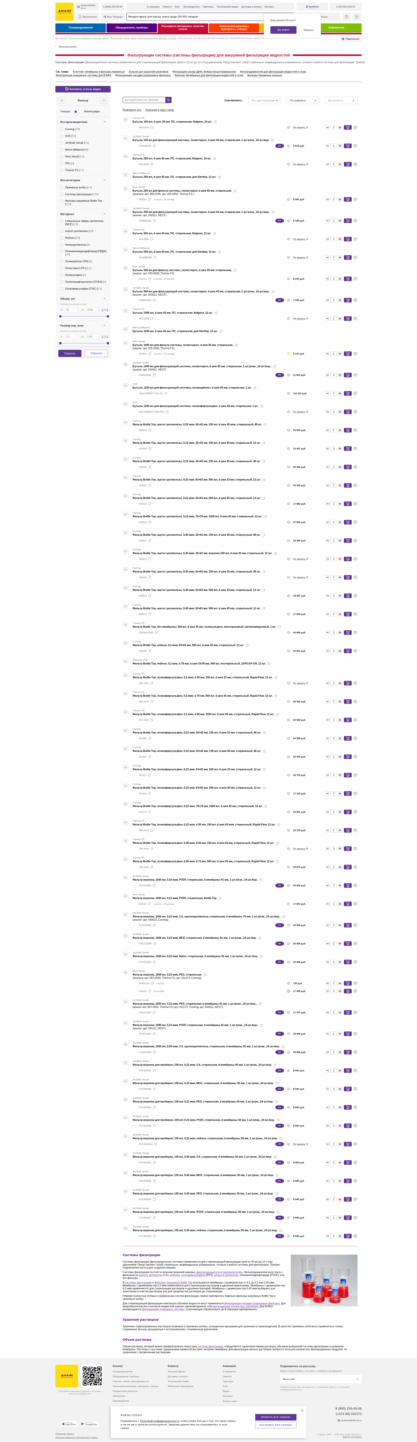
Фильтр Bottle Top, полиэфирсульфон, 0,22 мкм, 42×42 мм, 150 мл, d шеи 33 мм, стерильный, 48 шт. (197, 732)
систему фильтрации (210, 1346)
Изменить (309, 29)
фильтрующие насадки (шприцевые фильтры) (252, 1303)
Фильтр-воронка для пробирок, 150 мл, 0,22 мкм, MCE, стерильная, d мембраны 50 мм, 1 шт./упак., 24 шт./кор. (203, 1083)
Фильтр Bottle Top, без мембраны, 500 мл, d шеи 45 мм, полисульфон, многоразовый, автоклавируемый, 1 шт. (204, 626)
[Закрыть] (302, 1410)
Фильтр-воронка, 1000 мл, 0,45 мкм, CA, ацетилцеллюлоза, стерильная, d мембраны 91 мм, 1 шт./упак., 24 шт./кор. (206, 1046)
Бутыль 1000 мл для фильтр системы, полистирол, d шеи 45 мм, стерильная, (183, 345)
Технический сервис (227, 6)
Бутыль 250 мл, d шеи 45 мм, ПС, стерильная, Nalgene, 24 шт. (172, 158)
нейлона (175, 1275)
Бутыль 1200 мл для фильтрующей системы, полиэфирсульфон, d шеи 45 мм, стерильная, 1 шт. (195, 406)
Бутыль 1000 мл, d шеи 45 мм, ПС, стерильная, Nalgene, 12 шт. (173, 312)
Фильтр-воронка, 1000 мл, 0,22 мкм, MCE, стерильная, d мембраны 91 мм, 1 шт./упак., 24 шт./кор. (195, 937)
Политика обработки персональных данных (76, 1437)
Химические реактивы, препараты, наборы (234, 27)
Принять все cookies (276, 1417)
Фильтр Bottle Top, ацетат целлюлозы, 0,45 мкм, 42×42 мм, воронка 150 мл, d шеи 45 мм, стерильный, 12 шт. (202, 553)
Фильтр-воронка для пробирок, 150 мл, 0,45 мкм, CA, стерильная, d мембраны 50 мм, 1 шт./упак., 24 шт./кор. (202, 1156)
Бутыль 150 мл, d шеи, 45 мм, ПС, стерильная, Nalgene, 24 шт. (172, 121)
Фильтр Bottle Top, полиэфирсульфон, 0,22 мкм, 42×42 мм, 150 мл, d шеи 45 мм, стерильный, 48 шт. (197, 751)
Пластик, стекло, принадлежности (131, 1381)
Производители (191, 6)
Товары (65, 111)
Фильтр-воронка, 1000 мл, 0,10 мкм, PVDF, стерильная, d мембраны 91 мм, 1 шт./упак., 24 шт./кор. (195, 879)
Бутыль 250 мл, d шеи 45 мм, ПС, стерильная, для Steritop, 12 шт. (174, 176)
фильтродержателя (208, 1272)
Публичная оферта (64, 1434)
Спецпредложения (81, 27)
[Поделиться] (220, 122)
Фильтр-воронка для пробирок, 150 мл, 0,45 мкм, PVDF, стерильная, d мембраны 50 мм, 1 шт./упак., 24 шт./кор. (204, 1212)
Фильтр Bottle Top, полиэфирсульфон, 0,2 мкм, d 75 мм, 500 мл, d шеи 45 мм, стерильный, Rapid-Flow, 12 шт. (203, 695)
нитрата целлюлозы (226, 1275)
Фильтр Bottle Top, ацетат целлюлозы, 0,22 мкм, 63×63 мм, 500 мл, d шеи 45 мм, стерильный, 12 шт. (197, 498)
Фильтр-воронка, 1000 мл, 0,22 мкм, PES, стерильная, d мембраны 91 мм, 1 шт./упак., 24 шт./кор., (195, 1003)
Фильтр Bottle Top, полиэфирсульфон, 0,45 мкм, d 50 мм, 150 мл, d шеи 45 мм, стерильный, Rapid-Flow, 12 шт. (203, 843)
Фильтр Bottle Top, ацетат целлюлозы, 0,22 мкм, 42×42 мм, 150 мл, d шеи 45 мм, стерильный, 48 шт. (197, 461)
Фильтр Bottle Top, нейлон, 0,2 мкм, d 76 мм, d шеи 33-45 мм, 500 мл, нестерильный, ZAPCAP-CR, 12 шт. (199, 663)
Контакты (269, 6)
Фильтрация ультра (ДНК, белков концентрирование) (204, 71)
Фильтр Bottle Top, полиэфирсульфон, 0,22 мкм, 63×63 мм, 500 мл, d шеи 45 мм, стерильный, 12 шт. (197, 787)
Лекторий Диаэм (176, 1371)
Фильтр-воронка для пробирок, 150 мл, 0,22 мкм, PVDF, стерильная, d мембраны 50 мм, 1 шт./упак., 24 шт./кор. (204, 1120)
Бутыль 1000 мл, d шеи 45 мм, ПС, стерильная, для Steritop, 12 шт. (175, 331)
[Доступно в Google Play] (89, 1424)
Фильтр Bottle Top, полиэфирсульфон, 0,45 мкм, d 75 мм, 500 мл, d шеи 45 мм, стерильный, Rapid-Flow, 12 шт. (203, 861)
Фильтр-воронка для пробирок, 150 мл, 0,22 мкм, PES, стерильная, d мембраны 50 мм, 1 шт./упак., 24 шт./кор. (203, 1101)
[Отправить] (357, 1379)
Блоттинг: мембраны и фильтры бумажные (99, 71)
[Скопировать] (215, 122)
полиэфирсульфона (193, 1275)
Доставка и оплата (251, 6)
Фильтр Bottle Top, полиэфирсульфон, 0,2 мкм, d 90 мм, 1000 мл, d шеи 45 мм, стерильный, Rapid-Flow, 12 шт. (203, 714)
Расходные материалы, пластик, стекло (183, 27)
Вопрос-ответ (230, 1401)
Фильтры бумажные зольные (264, 75)
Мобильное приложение (181, 1386)
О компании (153, 6)
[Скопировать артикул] (152, 127)
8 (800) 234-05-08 (348, 1408)
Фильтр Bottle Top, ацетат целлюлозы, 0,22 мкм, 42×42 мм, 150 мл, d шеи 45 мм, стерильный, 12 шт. (197, 442)
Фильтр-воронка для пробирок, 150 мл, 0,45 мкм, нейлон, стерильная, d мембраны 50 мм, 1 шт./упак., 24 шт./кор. (205, 1230)
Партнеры (208, 6)
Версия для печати (352, 1437)
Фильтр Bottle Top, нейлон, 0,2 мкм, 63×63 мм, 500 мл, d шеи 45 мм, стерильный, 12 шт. (188, 645)
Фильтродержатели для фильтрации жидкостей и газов (273, 71)
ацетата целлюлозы (150, 1275)
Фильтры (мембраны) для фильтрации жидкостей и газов (209, 75)
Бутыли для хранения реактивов (148, 71)
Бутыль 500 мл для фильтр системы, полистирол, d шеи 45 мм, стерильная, (182, 270)
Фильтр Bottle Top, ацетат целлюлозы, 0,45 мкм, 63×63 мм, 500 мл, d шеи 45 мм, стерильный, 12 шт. (197, 608)
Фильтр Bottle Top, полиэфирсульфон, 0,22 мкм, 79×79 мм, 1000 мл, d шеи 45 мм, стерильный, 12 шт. (198, 806)
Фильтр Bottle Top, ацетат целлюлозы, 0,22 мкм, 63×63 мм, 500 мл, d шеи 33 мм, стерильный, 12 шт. (197, 479)
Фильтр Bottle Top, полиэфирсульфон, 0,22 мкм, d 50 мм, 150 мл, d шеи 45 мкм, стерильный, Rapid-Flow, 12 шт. (204, 824)
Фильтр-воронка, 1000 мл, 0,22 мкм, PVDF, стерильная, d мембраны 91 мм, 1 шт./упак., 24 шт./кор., (195, 1025)
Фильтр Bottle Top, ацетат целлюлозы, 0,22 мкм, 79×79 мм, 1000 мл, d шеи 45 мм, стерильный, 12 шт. (197, 516)
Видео (226, 1391)
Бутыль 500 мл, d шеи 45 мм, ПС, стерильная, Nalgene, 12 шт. (172, 233)
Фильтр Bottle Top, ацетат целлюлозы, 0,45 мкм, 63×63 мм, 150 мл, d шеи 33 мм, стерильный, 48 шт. (197, 571)
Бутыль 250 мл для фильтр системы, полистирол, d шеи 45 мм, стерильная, (182, 190)
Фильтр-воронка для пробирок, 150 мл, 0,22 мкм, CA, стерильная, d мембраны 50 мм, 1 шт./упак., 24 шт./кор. (202, 1064)
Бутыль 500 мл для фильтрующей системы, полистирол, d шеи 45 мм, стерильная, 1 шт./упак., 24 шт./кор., (201, 291)
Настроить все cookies (275, 1425)
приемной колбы (233, 1272)
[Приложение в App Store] (69, 1424)
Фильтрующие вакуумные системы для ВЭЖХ (83, 75)
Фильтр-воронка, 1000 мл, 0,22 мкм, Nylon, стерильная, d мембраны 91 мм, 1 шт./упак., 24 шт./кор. (195, 956)
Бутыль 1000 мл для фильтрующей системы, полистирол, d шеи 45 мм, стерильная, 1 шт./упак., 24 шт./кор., (202, 366)
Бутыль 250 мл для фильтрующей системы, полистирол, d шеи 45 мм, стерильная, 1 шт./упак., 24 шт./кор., (201, 212)
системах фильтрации (138, 1282)
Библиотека (336, 27)
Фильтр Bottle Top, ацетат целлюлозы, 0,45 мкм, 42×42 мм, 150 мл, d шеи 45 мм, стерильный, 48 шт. (197, 534)
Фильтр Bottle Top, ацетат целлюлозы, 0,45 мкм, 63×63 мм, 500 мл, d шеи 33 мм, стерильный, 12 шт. (197, 590)
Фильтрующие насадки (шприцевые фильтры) (143, 75)
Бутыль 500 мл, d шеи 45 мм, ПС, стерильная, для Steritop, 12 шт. (174, 251)
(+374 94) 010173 (349, 1414)
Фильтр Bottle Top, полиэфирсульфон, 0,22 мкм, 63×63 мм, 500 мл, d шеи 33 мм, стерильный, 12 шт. (197, 769)
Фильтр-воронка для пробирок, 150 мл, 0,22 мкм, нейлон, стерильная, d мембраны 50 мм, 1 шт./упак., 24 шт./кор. (205, 1138)
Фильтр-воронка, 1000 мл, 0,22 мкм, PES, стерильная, (167, 974)
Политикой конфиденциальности (159, 1421)
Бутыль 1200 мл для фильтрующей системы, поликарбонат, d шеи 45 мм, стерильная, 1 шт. (192, 387)
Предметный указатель (125, 1391)
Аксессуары (92, 111)
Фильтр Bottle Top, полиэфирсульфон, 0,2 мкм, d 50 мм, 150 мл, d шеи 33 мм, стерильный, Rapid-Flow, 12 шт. (203, 677)
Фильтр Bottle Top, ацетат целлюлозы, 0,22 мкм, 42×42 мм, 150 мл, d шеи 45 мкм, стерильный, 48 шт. (197, 424)
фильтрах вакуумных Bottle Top (173, 1282)
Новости (167, 6)
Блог (177, 6)
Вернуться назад (68, 46)
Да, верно (283, 29)
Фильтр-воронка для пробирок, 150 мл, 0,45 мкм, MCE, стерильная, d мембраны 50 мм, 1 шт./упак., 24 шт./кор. (203, 1175)
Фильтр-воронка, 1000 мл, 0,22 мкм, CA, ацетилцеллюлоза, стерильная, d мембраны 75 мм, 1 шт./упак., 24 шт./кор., (206, 916)
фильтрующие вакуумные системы (163, 1309)
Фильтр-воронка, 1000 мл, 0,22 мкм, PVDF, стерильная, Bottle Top (175, 898)
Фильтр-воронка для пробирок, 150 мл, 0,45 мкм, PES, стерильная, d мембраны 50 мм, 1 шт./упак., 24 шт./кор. (203, 1193)
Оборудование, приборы (131, 27)
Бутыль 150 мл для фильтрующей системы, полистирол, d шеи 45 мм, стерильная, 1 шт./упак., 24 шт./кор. (201, 140)
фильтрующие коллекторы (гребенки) (235, 1306)
